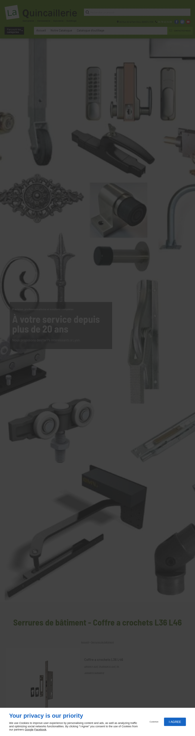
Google (29, 729)
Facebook (40, 729)
